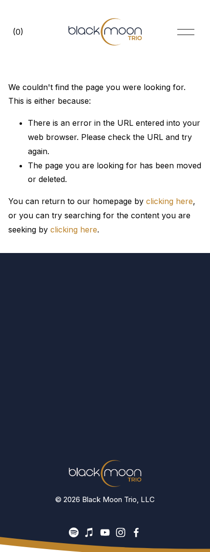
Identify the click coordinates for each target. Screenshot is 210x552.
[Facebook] (136, 532)
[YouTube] (105, 532)
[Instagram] (121, 532)
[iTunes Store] (89, 532)
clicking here (169, 201)
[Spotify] (74, 532)
